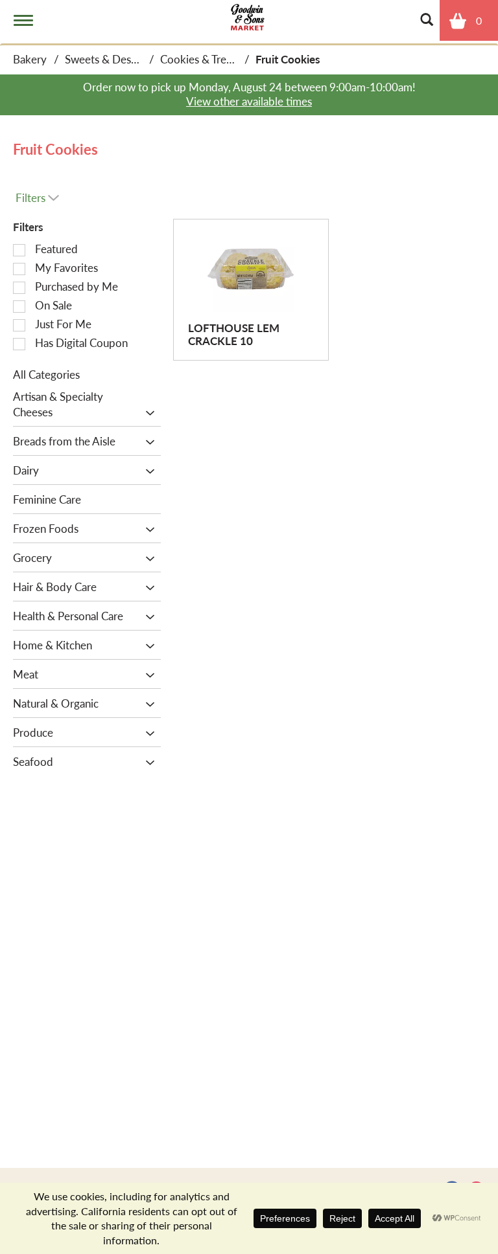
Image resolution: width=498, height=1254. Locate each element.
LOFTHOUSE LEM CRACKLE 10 (233, 334)
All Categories (46, 374)
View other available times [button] (249, 101)
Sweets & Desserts (109, 59)
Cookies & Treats (200, 59)
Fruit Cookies (287, 59)
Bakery (30, 59)
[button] (147, 413)
